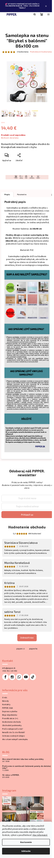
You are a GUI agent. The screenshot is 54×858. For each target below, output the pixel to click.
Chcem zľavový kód (26, 423)
